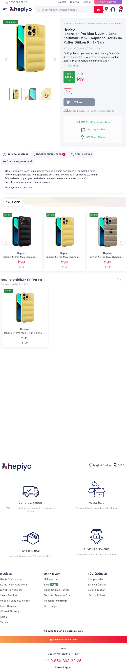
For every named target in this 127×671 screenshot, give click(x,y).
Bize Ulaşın (50, 606)
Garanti (87, 1)
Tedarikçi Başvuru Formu (58, 595)
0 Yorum (68, 48)
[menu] (3, 9)
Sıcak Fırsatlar (96, 589)
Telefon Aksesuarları (97, 23)
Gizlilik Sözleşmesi (11, 589)
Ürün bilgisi (73, 65)
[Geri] (6, 241)
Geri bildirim (94, 48)
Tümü (120, 279)
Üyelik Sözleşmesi (10, 579)
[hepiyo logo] (16, 465)
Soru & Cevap (83, 154)
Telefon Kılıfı (117, 23)
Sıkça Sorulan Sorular (56, 589)
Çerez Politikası (9, 595)
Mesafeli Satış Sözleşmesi (15, 600)
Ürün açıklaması (17, 154)
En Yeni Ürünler (97, 584)
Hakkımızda (51, 579)
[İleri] (121, 241)
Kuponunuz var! (108, 2)
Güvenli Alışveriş (10, 611)
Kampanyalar (95, 579)
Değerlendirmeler (50, 154)
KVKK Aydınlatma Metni (13, 584)
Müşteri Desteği (101, 465)
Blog (50, 584)
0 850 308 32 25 (66, 660)
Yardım (4, 622)
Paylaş (80, 48)
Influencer (55, 600)
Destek (62, 1)
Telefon (80, 23)
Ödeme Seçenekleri (19, 161)
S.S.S (121, 465)
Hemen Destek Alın (65, 639)
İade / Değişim (8, 606)
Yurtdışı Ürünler (97, 595)
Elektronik (69, 23)
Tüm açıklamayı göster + (18, 187)
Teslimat (75, 1)
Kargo (3, 616)
